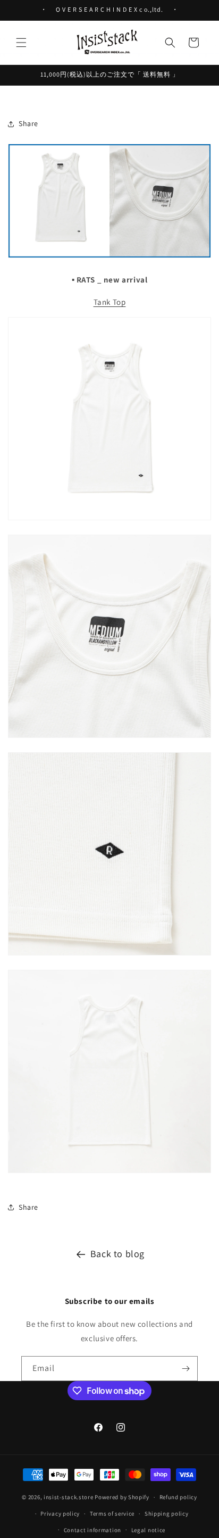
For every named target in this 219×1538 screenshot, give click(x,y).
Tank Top (110, 302)
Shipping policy (167, 1513)
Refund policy (178, 1497)
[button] (21, 42)
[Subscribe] (185, 1368)
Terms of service (112, 1513)
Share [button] (28, 123)
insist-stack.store (69, 1497)
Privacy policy (60, 1513)
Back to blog (117, 1254)
